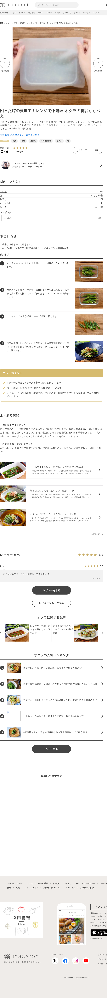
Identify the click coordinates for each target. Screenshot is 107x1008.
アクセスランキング (52, 887)
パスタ (57, 13)
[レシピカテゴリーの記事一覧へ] (4, 141)
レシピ (30, 883)
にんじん (96, 13)
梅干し (3, 199)
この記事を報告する (97, 534)
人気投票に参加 (87, 887)
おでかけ (57, 883)
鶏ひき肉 (31, 13)
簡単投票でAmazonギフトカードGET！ (20, 135)
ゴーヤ (49, 13)
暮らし (68, 883)
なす (14, 13)
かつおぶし (5, 203)
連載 (18, 887)
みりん (3, 207)
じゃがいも (67, 13)
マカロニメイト (31, 887)
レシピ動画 (43, 883)
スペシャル (70, 887)
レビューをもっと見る (51, 602)
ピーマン (41, 13)
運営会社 (101, 964)
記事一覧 (101, 955)
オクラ (3, 191)
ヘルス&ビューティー (85, 883)
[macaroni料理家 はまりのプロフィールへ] (51, 165)
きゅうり (77, 13)
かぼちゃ (86, 13)
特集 (9, 887)
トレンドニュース (15, 883)
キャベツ (22, 13)
